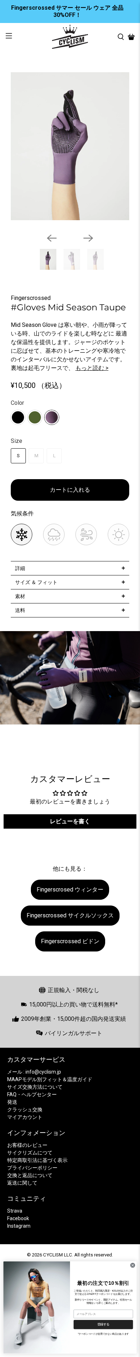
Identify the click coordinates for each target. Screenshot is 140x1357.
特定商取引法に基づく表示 (37, 1160)
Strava (14, 1211)
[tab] (70, 568)
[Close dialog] (132, 1265)
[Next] (88, 238)
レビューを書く (70, 821)
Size (16, 440)
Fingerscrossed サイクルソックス (70, 915)
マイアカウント (24, 1117)
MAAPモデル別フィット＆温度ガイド (49, 1079)
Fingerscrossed (31, 298)
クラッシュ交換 (24, 1109)
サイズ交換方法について (34, 1087)
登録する (103, 1324)
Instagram (19, 1226)
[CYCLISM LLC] (70, 37)
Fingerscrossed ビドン (70, 941)
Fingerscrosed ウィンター (70, 889)
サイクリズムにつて (29, 1152)
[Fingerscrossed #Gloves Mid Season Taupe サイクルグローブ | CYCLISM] (70, 146)
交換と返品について (29, 1175)
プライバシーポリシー (32, 1168)
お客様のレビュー (27, 1145)
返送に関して (22, 1183)
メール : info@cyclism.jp (34, 1072)
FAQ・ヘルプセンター (32, 1094)
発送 (12, 1102)
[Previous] (51, 238)
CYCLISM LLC (57, 1255)
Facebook (18, 1218)
